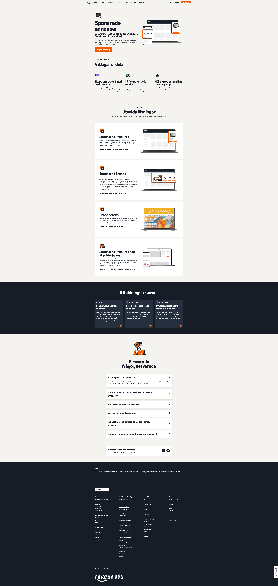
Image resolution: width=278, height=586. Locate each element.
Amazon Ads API (123, 545)
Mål (102, 2)
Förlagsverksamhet (148, 524)
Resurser (171, 504)
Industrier (147, 497)
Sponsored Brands (99, 524)
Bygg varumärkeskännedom (101, 499)
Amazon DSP (122, 540)
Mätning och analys (125, 520)
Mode (145, 509)
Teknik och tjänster (125, 538)
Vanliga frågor (172, 510)
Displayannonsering (99, 527)
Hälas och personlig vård (149, 516)
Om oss (96, 566)
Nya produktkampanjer (124, 553)
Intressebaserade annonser (131, 566)
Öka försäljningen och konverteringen (100, 507)
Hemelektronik (147, 504)
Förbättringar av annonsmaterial (123, 510)
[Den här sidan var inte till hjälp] (163, 451)
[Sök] (170, 2)
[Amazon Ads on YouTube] (104, 569)
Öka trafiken (98, 504)
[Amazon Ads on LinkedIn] (96, 569)
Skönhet (146, 502)
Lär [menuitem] (170, 497)
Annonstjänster (123, 513)
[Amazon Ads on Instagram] (101, 569)
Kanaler (146, 536)
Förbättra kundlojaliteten (100, 510)
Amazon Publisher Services (125, 547)
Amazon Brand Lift (123, 523)
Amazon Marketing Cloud (125, 542)
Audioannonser (98, 532)
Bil (144, 499)
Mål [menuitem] (96, 497)
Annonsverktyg (122, 515)
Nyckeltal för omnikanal (124, 530)
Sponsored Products (99, 522)
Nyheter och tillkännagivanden (176, 513)
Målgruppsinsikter (123, 499)
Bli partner (171, 523)
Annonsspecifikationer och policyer (175, 507)
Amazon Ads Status (157, 566)
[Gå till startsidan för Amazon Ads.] (109, 578)
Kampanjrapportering (124, 528)
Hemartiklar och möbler (149, 519)
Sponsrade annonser (99, 520)
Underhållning (147, 507)
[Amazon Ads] (91, 2)
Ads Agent (121, 556)
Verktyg (133, 2)
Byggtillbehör (147, 521)
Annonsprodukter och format (101, 516)
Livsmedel (146, 514)
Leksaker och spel (148, 529)
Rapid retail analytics (124, 532)
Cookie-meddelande (145, 566)
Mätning (125, 2)
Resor (145, 531)
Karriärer (166, 566)
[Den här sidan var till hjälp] (168, 451)
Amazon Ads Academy (174, 499)
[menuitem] (102, 526)
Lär (147, 2)
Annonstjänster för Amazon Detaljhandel (125, 550)
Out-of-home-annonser (100, 534)
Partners (141, 2)
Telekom (146, 526)
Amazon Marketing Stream (125, 525)
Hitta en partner (172, 520)
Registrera (186, 2)
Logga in (176, 2)
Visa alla (97, 537)
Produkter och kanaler (113, 2)
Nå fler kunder (98, 502)
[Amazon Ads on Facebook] (107, 569)
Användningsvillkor (105, 566)
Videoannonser (98, 529)
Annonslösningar (124, 507)
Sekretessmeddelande (117, 566)
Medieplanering (122, 502)
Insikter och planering (125, 497)
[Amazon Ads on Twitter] (98, 569)
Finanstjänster (147, 511)
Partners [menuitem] (171, 518)
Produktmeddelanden (174, 502)
